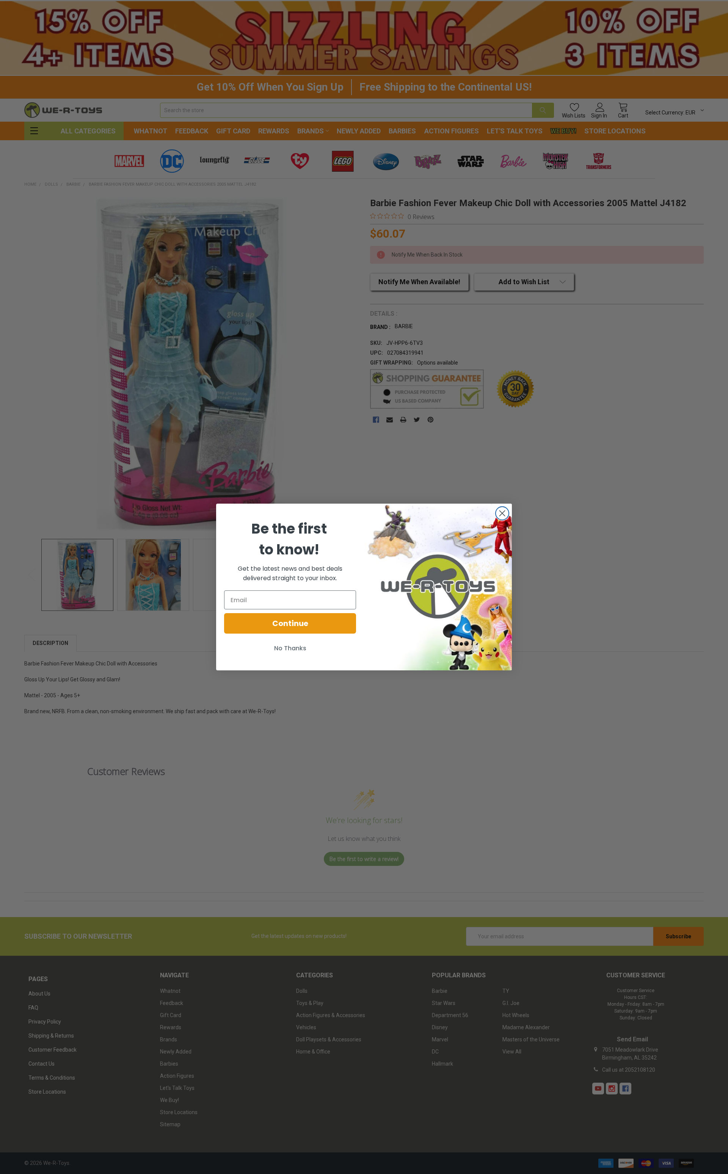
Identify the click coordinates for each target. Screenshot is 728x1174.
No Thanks (290, 648)
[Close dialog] (502, 513)
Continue (290, 623)
